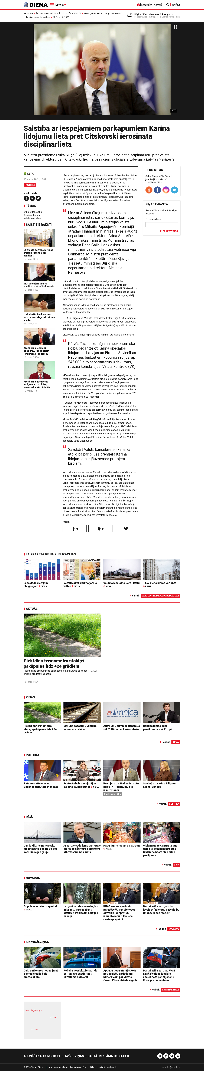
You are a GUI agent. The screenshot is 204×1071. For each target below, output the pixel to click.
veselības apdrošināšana (39, 1022)
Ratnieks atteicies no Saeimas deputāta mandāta (41, 785)
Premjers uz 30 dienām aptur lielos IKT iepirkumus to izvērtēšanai (121, 786)
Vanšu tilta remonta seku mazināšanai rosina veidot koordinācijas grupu (40, 849)
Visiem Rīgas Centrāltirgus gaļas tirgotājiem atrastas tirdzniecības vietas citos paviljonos (160, 850)
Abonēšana (33, 1056)
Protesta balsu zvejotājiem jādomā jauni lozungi (81, 785)
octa (53, 1017)
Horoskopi (51, 1056)
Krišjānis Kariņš (32, 215)
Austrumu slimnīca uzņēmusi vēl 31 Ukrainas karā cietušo (122, 727)
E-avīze (67, 1056)
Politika (30, 185)
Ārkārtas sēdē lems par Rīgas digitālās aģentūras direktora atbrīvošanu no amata (82, 849)
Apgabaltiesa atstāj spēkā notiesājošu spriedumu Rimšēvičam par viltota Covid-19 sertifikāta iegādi (120, 975)
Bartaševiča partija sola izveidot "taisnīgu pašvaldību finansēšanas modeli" (161, 909)
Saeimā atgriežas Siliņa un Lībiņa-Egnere (160, 785)
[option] (102, 72)
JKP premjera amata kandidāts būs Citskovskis (39, 285)
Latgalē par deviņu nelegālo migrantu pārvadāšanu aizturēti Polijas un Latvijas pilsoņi (80, 911)
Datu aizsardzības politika (82, 1067)
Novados (33, 878)
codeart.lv (112, 1067)
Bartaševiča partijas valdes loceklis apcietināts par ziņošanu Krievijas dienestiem (159, 975)
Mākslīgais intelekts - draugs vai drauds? (103, 13)
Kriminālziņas (37, 942)
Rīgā (29, 817)
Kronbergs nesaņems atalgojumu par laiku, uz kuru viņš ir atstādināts (37, 384)
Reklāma (106, 1056)
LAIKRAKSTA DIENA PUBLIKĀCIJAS (51, 554)
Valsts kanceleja (32, 218)
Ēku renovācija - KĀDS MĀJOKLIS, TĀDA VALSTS (58, 13)
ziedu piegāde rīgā (33, 1010)
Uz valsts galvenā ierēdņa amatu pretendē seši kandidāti (38, 253)
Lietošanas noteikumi (58, 1067)
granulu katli (33, 1029)
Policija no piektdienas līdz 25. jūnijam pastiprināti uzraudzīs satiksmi (80, 974)
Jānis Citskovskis (33, 212)
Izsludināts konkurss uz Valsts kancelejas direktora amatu (39, 317)
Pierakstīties (169, 231)
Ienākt (176, 4)
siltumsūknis (49, 1032)
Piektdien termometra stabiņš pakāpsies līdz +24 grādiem (54, 663)
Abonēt (159, 4)
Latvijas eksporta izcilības (38, 17)
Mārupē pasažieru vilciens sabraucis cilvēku (79, 727)
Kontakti (121, 1056)
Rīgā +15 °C (140, 14)
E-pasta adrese (153, 219)
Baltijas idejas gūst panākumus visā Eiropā (157, 727)
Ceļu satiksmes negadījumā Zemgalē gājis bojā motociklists (41, 974)
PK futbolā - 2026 (61, 17)
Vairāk (135, 595)
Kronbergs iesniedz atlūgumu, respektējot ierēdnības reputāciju (36, 351)
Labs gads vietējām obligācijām (36, 584)
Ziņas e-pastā (86, 1056)
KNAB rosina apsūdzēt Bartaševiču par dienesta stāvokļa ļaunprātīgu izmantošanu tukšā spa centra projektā (119, 913)
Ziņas (30, 697)
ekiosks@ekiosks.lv (171, 1067)
